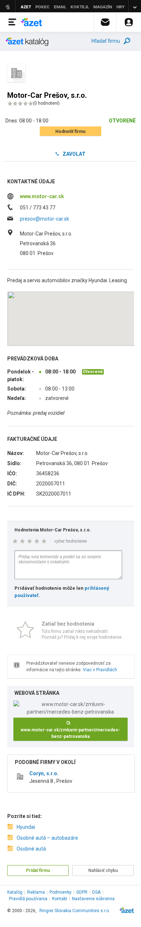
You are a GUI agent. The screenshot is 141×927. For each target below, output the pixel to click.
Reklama (36, 892)
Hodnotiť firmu (70, 131)
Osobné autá (31, 849)
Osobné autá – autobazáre (47, 838)
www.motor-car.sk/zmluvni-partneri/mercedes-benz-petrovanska (70, 733)
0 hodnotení (46, 103)
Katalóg (14, 892)
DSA (96, 892)
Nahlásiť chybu (103, 870)
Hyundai (26, 827)
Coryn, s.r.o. (44, 773)
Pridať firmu (38, 870)
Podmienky (61, 892)
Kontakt (59, 898)
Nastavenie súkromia (93, 898)
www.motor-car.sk (42, 196)
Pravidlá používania (28, 898)
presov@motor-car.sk (44, 219)
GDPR (81, 892)
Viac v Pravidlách (100, 669)
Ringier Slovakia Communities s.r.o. (74, 910)
